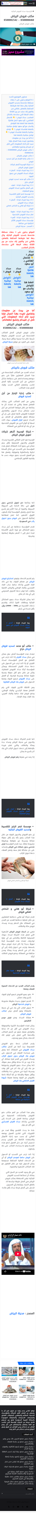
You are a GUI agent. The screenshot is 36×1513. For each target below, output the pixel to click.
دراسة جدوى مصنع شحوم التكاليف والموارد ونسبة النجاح (17, 1447)
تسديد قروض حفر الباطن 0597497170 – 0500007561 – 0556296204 (9, 1397)
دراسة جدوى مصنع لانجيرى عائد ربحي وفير (18, 1438)
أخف (11, 96)
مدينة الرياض (17, 1313)
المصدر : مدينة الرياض (24, 226)
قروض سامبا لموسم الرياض (19, 1157)
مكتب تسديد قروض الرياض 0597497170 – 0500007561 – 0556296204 (9, 1380)
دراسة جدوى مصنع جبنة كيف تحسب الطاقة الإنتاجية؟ (17, 1452)
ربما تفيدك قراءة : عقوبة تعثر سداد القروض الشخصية (22, 213)
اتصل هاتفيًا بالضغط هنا (30, 271)
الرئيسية (29, 11)
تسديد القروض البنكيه (19, 830)
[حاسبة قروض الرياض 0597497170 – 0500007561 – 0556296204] (27, 1389)
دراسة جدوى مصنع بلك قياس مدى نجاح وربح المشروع (19, 1462)
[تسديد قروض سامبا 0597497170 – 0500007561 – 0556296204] (27, 1371)
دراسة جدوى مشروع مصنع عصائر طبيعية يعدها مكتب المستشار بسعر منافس (18, 1482)
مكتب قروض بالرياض (25, 155)
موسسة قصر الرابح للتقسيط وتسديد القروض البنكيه (21, 195)
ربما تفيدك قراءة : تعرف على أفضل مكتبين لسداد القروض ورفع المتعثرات (21, 188)
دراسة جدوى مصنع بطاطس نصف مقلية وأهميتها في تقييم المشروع (19, 1477)
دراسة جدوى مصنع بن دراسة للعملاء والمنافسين (20, 1442)
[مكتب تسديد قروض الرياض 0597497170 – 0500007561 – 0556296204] (9, 1371)
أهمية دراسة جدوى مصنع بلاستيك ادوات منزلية (18, 1467)
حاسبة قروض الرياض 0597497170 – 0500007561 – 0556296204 (26, 1397)
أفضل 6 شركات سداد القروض (18, 900)
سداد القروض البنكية (18, 11)
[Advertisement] (18, 75)
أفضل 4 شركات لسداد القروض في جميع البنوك (18, 625)
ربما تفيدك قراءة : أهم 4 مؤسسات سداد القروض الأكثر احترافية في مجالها (22, 220)
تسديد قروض (24, 396)
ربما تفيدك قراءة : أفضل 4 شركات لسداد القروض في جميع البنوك (21, 173)
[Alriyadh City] (14, 3)
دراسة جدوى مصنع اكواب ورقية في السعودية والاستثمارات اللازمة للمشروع (19, 1472)
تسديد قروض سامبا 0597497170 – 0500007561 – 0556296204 (26, 1379)
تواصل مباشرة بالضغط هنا (30, 299)
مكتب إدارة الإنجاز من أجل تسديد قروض (19, 160)
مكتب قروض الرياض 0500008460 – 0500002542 (20, 151)
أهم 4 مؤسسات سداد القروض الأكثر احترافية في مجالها (18, 1097)
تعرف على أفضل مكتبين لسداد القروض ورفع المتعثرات (18, 811)
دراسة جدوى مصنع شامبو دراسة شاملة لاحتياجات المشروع (19, 1457)
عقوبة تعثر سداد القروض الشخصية (18, 971)
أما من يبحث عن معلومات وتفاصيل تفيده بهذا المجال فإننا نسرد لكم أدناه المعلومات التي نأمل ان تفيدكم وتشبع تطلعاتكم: (20, 142)
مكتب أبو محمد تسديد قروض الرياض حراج (21, 181)
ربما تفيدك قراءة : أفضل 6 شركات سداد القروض (21, 201)
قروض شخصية (23, 1004)
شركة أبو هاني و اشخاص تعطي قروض (19, 207)
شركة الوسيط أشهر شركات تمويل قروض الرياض (21, 166)
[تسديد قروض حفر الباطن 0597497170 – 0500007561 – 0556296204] (9, 1389)
